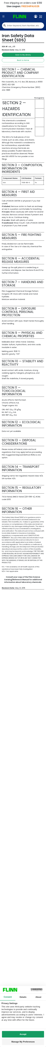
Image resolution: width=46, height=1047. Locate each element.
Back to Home (23, 60)
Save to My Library (23, 55)
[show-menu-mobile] (3, 16)
